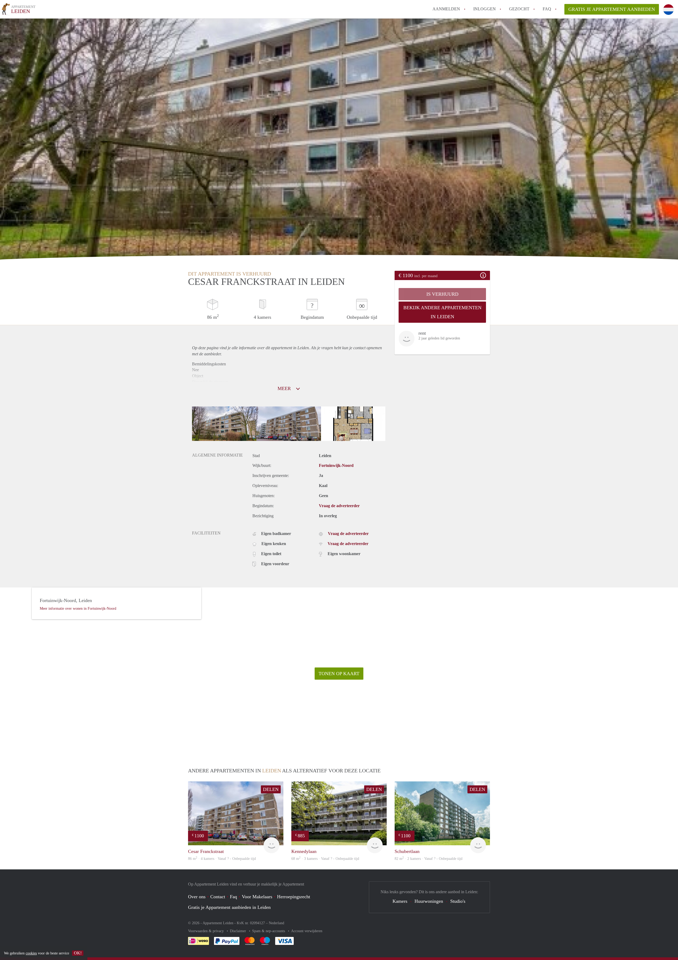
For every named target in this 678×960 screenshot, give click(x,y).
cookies (31, 953)
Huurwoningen (428, 901)
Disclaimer (238, 931)
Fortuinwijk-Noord (336, 465)
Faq (233, 896)
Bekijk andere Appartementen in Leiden (442, 312)
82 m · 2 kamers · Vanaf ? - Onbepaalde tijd (428, 859)
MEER (285, 388)
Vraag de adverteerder (339, 505)
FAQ (547, 9)
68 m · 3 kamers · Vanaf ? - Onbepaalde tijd (325, 859)
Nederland (276, 923)
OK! (78, 953)
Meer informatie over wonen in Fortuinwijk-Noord (78, 608)
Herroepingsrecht (293, 896)
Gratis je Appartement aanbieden (611, 9)
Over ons (197, 896)
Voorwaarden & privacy (206, 931)
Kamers (399, 901)
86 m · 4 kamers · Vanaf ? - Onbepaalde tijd (222, 859)
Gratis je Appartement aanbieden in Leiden (229, 907)
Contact (217, 896)
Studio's (457, 901)
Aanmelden (446, 9)
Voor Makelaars (257, 896)
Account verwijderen (306, 931)
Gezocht (519, 9)
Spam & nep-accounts (269, 931)
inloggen (484, 9)
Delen (271, 789)
